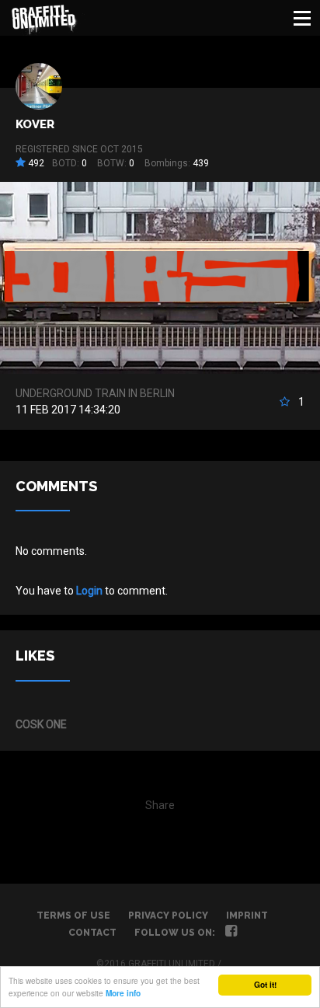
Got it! (265, 984)
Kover (35, 124)
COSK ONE (41, 724)
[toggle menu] (302, 18)
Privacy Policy (168, 915)
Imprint (247, 915)
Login (89, 590)
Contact (92, 932)
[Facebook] (231, 932)
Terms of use (73, 915)
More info (123, 993)
